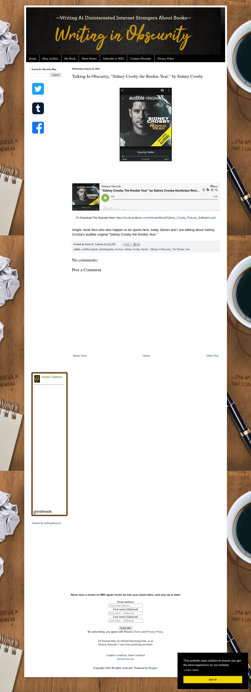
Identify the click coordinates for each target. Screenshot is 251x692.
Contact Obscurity (140, 58)
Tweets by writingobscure (46, 523)
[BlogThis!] (128, 244)
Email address (125, 601)
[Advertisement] (46, 196)
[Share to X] (131, 244)
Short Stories (89, 58)
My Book (70, 58)
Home (32, 58)
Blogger (152, 667)
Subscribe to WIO (113, 58)
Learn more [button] (191, 670)
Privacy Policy (165, 58)
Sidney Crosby (132, 249)
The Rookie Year (181, 249)
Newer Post (79, 355)
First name (125, 609)
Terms (137, 631)
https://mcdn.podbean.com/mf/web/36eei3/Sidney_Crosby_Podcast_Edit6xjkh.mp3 (166, 217)
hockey (119, 249)
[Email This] (124, 244)
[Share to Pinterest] (138, 244)
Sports (144, 249)
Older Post (212, 355)
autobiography (106, 249)
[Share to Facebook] (135, 244)
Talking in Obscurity (160, 249)
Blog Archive (50, 58)
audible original (90, 249)
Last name (125, 616)
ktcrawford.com (125, 659)
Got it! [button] (213, 679)
